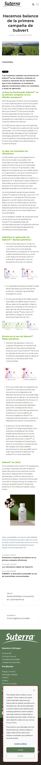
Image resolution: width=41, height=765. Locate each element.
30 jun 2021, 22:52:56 (9, 571)
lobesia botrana (14, 545)
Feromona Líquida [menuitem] (9, 684)
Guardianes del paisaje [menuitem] (11, 659)
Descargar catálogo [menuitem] (10, 675)
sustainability (12, 537)
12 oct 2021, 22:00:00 (9, 564)
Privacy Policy (11, 723)
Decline (20, 756)
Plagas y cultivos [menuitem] (8, 672)
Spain (4, 537)
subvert (12, 542)
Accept (20, 750)
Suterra (12, 35)
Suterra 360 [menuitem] (6, 653)
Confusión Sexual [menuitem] (9, 656)
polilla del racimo (23, 542)
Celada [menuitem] (5, 681)
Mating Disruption (18, 540)
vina (24, 548)
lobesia (23, 545)
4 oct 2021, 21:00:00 (9, 555)
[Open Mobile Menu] (37, 4)
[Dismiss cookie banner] (34, 690)
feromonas (6, 540)
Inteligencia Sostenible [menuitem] (11, 662)
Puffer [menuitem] (5, 678)
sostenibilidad (31, 537)
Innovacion (21, 537)
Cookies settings (20, 744)
